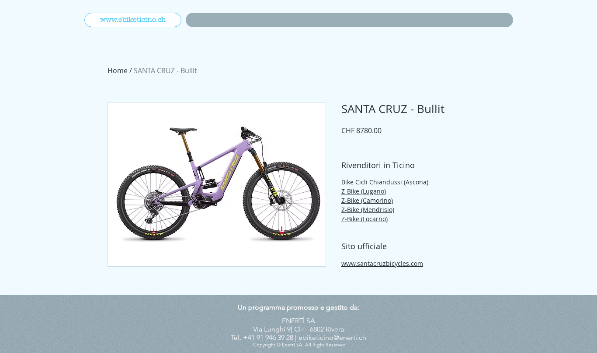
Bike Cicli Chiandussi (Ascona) (384, 182)
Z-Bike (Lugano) (363, 191)
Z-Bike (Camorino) (367, 200)
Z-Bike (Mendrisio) (367, 209)
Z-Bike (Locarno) (364, 219)
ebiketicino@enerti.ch (332, 337)
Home (118, 70)
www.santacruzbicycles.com (382, 263)
